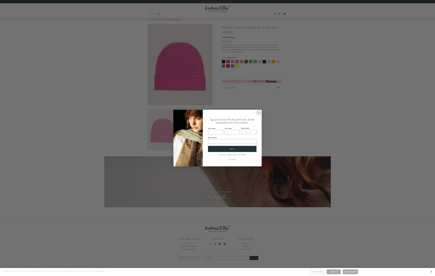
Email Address (212, 137)
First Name (211, 128)
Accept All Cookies (350, 272)
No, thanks (232, 159)
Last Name (228, 128)
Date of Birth (245, 128)
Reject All (334, 272)
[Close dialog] (259, 113)
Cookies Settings (317, 272)
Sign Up (232, 149)
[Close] (431, 271)
